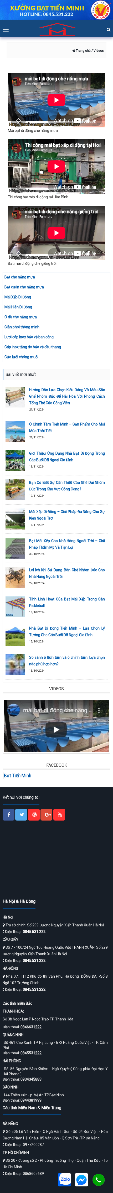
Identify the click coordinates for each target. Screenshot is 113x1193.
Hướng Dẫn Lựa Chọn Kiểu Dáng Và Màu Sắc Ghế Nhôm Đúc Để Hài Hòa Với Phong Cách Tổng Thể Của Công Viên (67, 396)
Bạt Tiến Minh (17, 775)
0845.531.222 (34, 932)
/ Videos (97, 51)
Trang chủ (83, 51)
